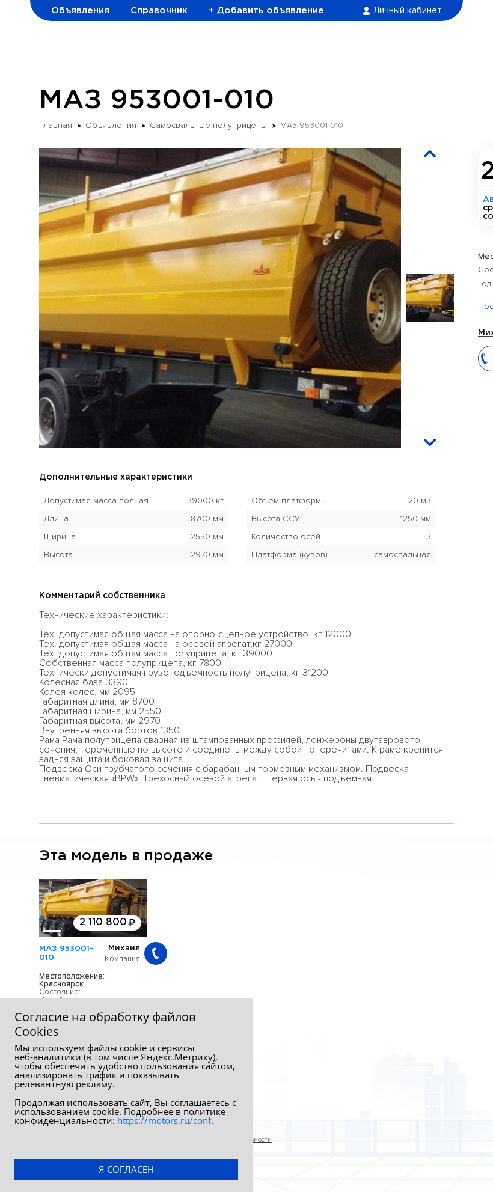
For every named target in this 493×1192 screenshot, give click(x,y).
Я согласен (126, 1169)
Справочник (159, 10)
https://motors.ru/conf (164, 1120)
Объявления (80, 10)
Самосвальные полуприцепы (208, 125)
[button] (430, 153)
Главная (55, 125)
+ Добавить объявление (266, 10)
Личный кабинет (407, 10)
